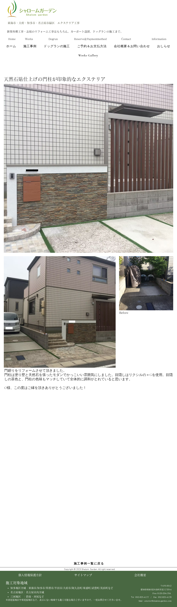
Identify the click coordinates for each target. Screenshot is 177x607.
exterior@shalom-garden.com (157, 601)
